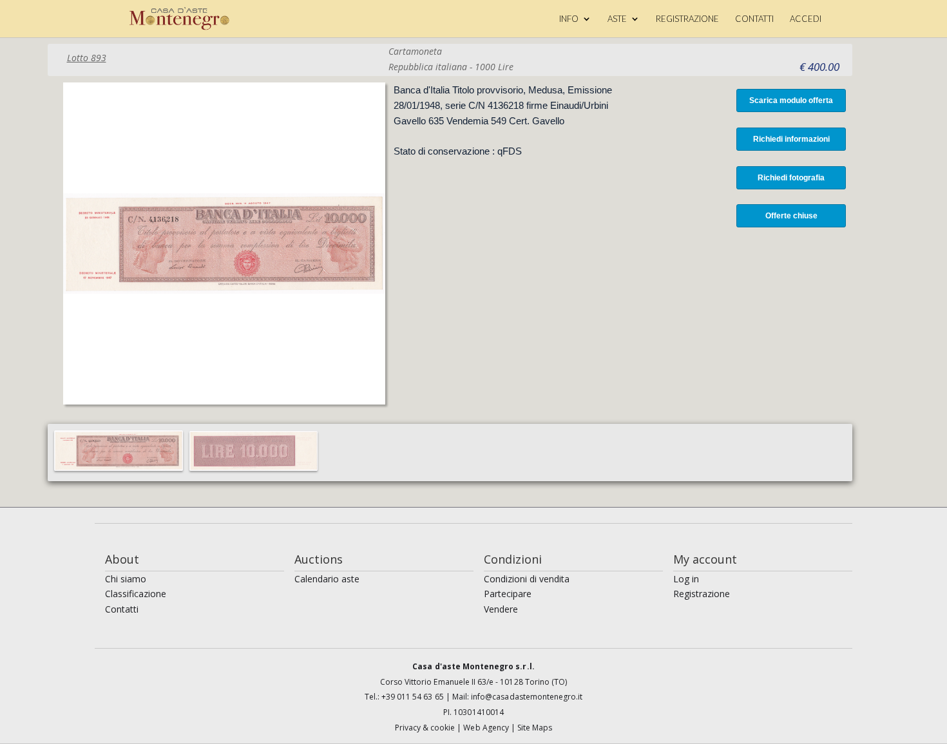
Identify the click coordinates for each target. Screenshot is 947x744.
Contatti (122, 609)
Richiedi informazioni (791, 139)
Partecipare (507, 593)
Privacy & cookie (426, 727)
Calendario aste (326, 579)
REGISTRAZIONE (687, 19)
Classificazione (135, 593)
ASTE (617, 19)
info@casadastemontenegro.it (526, 696)
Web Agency (487, 727)
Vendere (501, 609)
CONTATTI (754, 19)
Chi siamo (125, 579)
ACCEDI (805, 19)
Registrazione (701, 593)
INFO (569, 19)
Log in (686, 579)
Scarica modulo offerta (791, 100)
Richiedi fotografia (791, 177)
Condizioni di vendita (526, 579)
